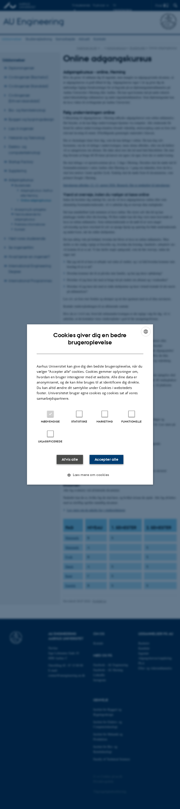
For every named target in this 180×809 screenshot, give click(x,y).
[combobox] (146, 331)
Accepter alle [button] (106, 459)
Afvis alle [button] (70, 459)
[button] (90, 475)
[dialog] (90, 404)
